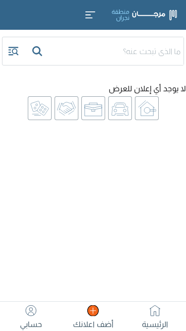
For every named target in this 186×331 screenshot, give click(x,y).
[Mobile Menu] (90, 15)
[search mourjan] (38, 51)
